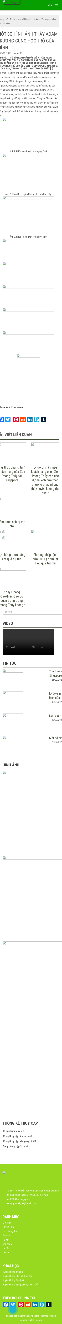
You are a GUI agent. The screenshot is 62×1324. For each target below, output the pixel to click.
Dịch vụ (6, 1235)
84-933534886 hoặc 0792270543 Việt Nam (27, 1195)
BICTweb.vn (37, 1320)
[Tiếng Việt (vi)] (10, 531)
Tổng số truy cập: (11, 1146)
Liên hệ (6, 1252)
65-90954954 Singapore (18, 1199)
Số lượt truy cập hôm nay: (15, 1136)
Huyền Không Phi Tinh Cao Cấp (17, 1276)
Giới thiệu (7, 1222)
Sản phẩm (7, 1244)
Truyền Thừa (8, 1227)
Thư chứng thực (10, 1231)
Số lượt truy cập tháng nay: (16, 1141)
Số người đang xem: (13, 1131)
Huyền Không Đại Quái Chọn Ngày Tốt (20, 1284)
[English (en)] (9, 537)
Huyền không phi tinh (13, 1271)
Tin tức (13, 19)
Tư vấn (6, 1239)
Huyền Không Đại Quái (13, 1280)
